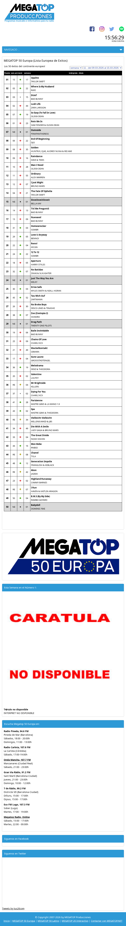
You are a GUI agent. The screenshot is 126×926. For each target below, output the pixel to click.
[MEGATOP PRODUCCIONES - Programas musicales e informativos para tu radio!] (29, 21)
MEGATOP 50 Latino (48, 920)
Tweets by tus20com (13, 908)
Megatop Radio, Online (17, 817)
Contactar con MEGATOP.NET (106, 920)
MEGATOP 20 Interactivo (75, 920)
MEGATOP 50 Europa (23, 920)
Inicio (7, 920)
